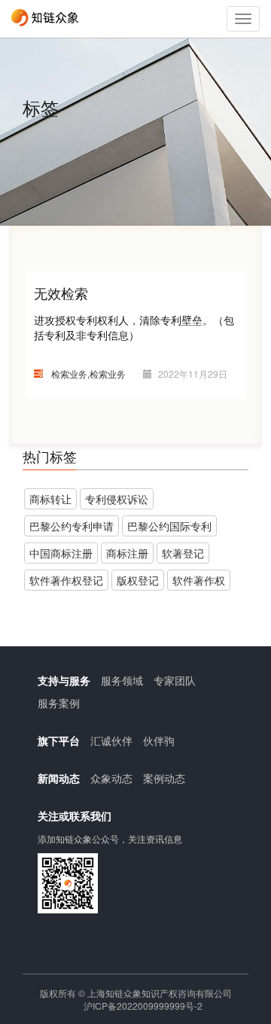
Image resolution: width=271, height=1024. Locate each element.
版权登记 (138, 580)
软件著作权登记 (66, 580)
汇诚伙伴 (111, 740)
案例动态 (164, 777)
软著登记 (183, 553)
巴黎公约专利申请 (71, 525)
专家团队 (175, 680)
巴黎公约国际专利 (169, 525)
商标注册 (127, 553)
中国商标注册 (61, 553)
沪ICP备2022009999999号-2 (143, 1005)
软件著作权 (198, 580)
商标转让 (50, 498)
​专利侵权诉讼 (116, 498)
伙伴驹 (159, 740)
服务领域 (122, 680)
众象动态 (111, 777)
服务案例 (59, 702)
